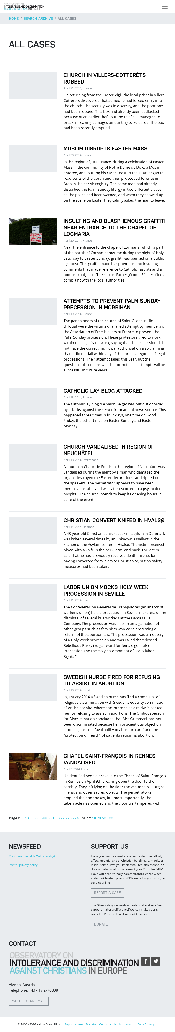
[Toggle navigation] (165, 6)
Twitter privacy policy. (23, 865)
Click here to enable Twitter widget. (32, 856)
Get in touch (107, 1024)
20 (99, 818)
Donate (101, 924)
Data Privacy (146, 1024)
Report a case (107, 893)
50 (104, 818)
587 (36, 818)
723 (68, 818)
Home (14, 18)
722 (61, 818)
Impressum (126, 1024)
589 (51, 818)
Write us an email (29, 1001)
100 (110, 818)
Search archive (38, 18)
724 (75, 818)
